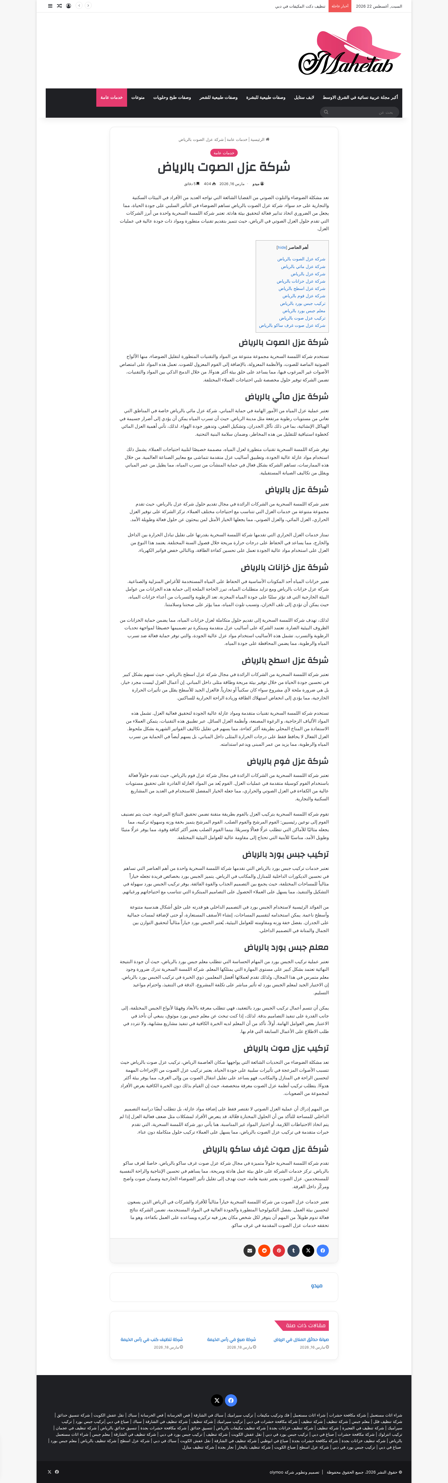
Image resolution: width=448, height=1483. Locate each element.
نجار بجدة (226, 1447)
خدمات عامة (112, 97)
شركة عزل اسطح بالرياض (302, 288)
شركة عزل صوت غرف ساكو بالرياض (292, 325)
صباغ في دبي (323, 1434)
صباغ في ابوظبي (274, 1440)
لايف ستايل (304, 97)
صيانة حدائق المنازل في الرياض (301, 1340)
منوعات (138, 97)
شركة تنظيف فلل (387, 1421)
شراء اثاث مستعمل (386, 1415)
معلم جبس (361, 1421)
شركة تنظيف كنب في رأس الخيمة (152, 1340)
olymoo (276, 1472)
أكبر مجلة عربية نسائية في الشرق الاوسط (360, 97)
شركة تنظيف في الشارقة (166, 1421)
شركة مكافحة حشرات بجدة (163, 1427)
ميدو (256, 183)
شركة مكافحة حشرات (347, 1415)
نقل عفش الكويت (109, 1415)
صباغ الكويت (285, 1447)
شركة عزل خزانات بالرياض (301, 281)
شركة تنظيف (337, 1421)
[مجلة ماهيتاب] (349, 50)
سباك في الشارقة (208, 1415)
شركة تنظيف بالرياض (98, 1440)
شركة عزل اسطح (135, 1440)
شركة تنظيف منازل (198, 1447)
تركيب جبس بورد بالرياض (302, 303)
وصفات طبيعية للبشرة (266, 97)
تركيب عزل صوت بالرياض (302, 317)
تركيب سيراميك (230, 1421)
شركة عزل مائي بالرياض (303, 266)
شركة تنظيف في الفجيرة (363, 1427)
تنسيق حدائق (201, 1427)
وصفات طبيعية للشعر (219, 97)
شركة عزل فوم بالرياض (304, 295)
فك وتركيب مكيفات (273, 1415)
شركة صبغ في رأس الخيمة (231, 1340)
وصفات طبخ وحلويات (172, 97)
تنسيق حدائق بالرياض (118, 1427)
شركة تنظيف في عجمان (76, 1427)
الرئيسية (258, 139)
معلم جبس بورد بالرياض (304, 310)
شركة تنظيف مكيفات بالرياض (241, 1427)
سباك (132, 1415)
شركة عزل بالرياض (308, 273)
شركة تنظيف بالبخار (254, 1447)
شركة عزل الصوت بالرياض (301, 258)
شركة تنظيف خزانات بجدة (291, 1427)
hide (282, 247)
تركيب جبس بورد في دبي (286, 1434)
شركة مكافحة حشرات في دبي (272, 1421)
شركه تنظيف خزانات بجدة (364, 1440)
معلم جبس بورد (64, 1440)
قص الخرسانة (178, 1415)
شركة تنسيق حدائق (73, 1415)
